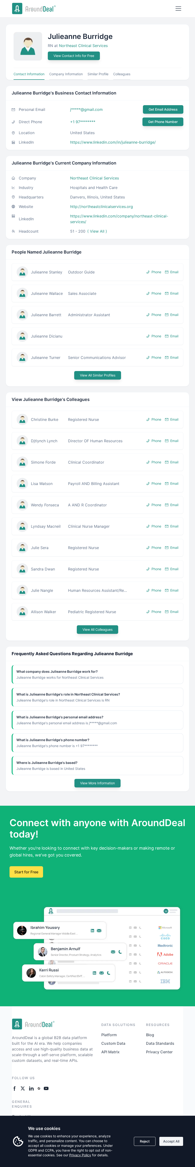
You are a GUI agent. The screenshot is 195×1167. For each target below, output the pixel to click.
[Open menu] (178, 8)
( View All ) (97, 231)
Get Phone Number (163, 122)
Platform (109, 1034)
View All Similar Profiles (97, 375)
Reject (145, 1141)
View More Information (97, 783)
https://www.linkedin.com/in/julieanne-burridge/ (113, 142)
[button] (97, 272)
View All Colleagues (97, 629)
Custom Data (113, 1043)
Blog (150, 1034)
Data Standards (160, 1043)
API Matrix (110, 1051)
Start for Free (26, 872)
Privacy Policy (80, 1155)
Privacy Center (159, 1051)
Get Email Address (163, 109)
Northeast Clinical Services (83, 45)
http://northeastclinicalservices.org (101, 206)
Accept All (171, 1141)
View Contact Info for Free (74, 56)
